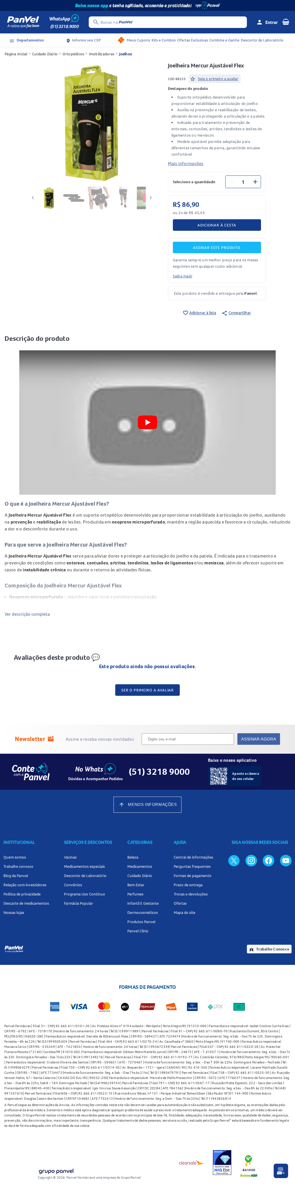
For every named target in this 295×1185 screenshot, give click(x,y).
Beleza (132, 857)
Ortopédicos (73, 53)
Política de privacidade (22, 894)
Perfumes (135, 894)
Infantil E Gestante (143, 903)
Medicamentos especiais (84, 866)
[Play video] (147, 422)
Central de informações (193, 857)
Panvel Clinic (137, 930)
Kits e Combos (164, 40)
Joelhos (125, 53)
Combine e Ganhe (224, 40)
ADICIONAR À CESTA (216, 225)
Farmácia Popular (78, 903)
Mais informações (186, 163)
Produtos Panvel (141, 921)
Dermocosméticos (142, 912)
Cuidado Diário (45, 53)
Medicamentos (139, 866)
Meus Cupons (138, 40)
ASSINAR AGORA (258, 739)
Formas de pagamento (192, 875)
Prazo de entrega (188, 884)
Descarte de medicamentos (26, 903)
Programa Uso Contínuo (84, 894)
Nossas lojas (13, 912)
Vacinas (70, 857)
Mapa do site (184, 912)
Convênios (73, 884)
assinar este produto (217, 247)
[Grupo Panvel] (56, 1170)
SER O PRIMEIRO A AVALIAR (147, 690)
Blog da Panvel (15, 875)
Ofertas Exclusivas (192, 40)
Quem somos (14, 857)
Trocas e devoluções (191, 894)
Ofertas (180, 903)
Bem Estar (135, 884)
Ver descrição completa (27, 614)
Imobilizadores (102, 53)
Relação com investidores (24, 884)
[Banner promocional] (147, 5)
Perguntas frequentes (192, 866)
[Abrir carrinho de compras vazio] (285, 21)
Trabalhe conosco (18, 866)
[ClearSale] (191, 1162)
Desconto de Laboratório (262, 40)
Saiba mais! (182, 276)
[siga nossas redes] (234, 860)
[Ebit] (222, 1162)
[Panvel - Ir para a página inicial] (23, 22)
